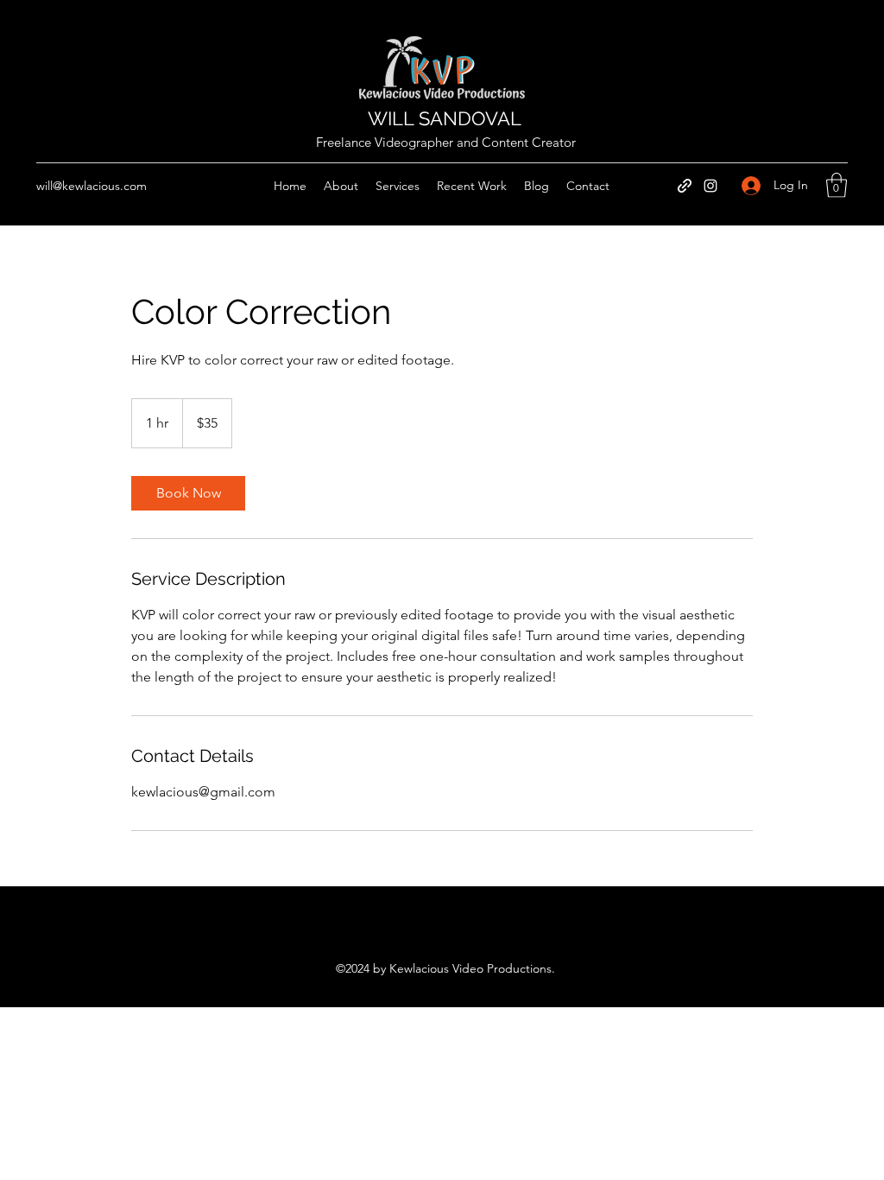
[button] (836, 185)
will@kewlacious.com (91, 185)
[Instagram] (710, 185)
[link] (188, 493)
